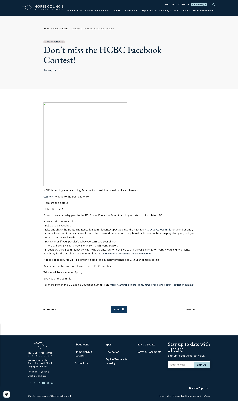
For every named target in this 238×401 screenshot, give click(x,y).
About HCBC (73, 10)
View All (119, 309)
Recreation (131, 10)
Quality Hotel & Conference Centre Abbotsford (126, 253)
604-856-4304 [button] (42, 372)
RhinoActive (205, 396)
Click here (48, 196)
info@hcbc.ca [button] (40, 376)
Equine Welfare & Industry (155, 10)
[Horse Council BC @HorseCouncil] (30, 383)
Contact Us (183, 4)
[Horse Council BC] (42, 9)
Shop (173, 4)
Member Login (199, 4)
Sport (117, 10)
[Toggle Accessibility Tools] (6, 394)
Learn (166, 4)
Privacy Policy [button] (165, 396)
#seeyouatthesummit (158, 229)
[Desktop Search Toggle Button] (213, 4)
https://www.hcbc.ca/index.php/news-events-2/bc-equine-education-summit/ (152, 285)
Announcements (54, 42)
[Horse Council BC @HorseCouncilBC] (43, 383)
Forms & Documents (203, 10)
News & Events (182, 10)
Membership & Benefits (97, 10)
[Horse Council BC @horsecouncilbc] (34, 383)
